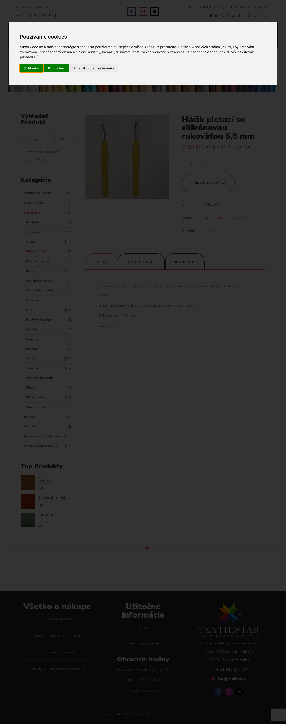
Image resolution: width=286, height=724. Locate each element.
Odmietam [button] (56, 68)
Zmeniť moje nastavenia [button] (93, 68)
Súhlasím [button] (31, 68)
